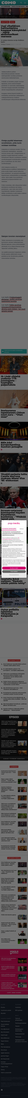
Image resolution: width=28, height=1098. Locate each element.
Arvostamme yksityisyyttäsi (9, 528)
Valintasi (22, 528)
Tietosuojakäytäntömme (14, 574)
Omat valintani (14, 571)
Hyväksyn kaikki (14, 568)
